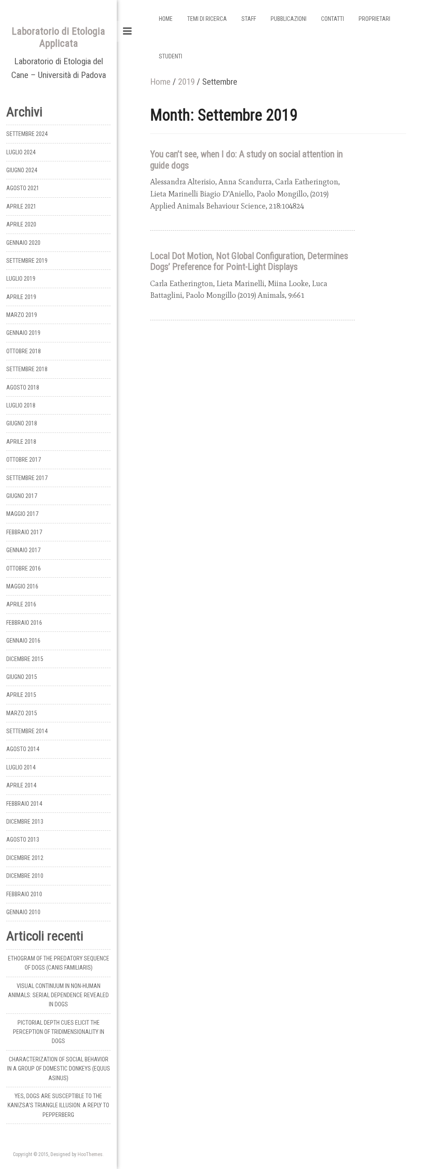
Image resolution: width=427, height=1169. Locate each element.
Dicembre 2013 (24, 821)
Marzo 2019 (21, 315)
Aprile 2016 (21, 604)
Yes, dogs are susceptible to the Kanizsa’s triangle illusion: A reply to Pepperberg (58, 1105)
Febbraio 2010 (24, 894)
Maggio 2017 (22, 513)
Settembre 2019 (27, 260)
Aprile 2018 (21, 441)
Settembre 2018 (27, 369)
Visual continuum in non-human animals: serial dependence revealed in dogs (58, 995)
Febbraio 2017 (24, 532)
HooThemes (90, 1154)
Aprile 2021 (21, 206)
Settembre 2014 (27, 731)
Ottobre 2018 (23, 351)
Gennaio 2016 (23, 640)
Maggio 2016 (22, 586)
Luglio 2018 (20, 405)
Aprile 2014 (21, 785)
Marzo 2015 (21, 713)
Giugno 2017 (21, 496)
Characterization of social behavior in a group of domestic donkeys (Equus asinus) (58, 1068)
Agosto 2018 (22, 387)
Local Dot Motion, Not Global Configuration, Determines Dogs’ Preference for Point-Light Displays (249, 261)
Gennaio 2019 (23, 332)
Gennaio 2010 (23, 912)
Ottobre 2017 (23, 459)
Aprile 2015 (21, 694)
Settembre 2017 (27, 478)
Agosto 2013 (22, 839)
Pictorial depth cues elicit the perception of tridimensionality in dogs (58, 1032)
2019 (186, 82)
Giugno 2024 (21, 170)
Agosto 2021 (22, 188)
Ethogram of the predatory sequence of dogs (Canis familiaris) (58, 963)
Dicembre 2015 (24, 659)
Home (160, 82)
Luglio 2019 (20, 278)
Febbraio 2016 (24, 622)
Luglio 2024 (20, 152)
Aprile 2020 (21, 224)
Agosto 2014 (22, 749)
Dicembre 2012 (24, 858)
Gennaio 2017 (23, 550)
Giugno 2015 (21, 677)
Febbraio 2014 (24, 803)
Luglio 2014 (20, 767)
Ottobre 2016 (23, 568)
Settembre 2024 (27, 134)
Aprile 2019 (21, 297)
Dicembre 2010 (24, 875)
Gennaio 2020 (23, 242)
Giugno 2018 (21, 423)
